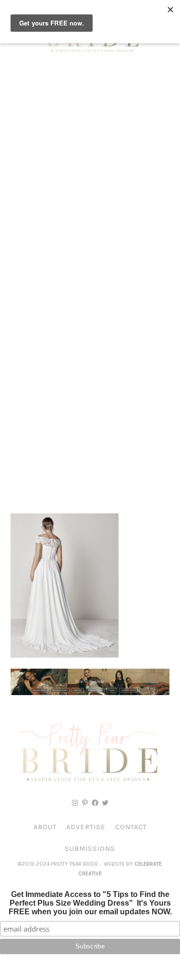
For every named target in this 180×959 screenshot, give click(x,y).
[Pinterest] (85, 803)
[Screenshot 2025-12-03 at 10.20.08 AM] (90, 692)
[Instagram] (75, 803)
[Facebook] (95, 803)
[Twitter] (105, 803)
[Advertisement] (90, 162)
